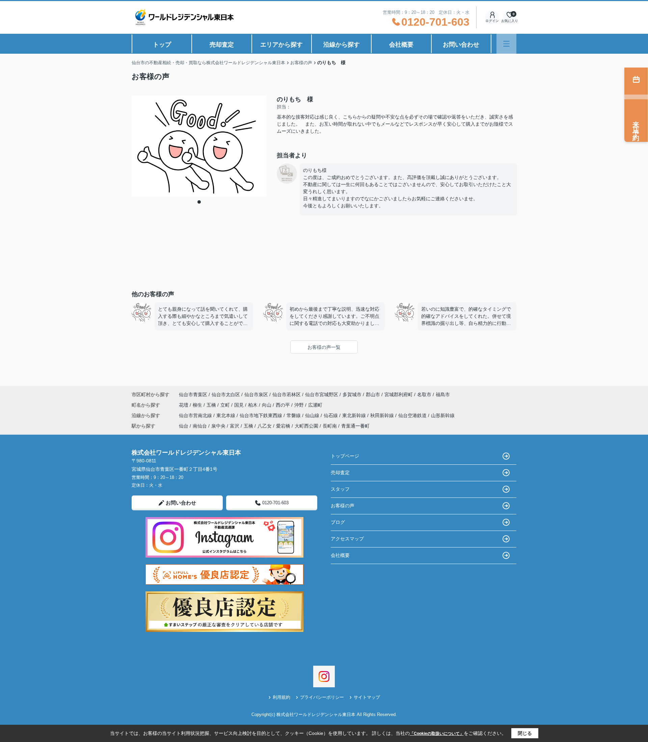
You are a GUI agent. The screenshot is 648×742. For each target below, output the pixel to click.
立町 (225, 405)
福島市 (443, 394)
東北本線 (226, 415)
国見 (239, 405)
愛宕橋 (283, 426)
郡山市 (373, 394)
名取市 (424, 394)
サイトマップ (367, 697)
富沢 (234, 426)
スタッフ (340, 489)
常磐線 (294, 415)
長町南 (330, 426)
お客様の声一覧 (324, 347)
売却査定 (222, 44)
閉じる (525, 733)
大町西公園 (306, 426)
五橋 (212, 405)
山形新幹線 (443, 415)
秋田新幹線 (382, 415)
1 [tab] (199, 202)
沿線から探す (341, 44)
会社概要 (401, 44)
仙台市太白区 (226, 394)
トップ (162, 44)
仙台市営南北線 (196, 415)
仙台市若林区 (286, 394)
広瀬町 (315, 405)
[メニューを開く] (506, 43)
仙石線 (331, 415)
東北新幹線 (354, 415)
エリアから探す (281, 44)
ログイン (492, 21)
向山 (267, 405)
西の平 (283, 405)
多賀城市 (352, 394)
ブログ (338, 522)
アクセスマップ (347, 538)
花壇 (184, 405)
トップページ (345, 456)
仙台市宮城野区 (321, 394)
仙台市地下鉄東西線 (262, 415)
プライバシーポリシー (322, 697)
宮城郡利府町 (398, 394)
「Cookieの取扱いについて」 (437, 733)
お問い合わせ (461, 44)
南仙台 (200, 426)
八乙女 (265, 426)
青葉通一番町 (355, 426)
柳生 (198, 405)
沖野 (299, 405)
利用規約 (281, 697)
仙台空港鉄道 (413, 415)
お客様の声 (342, 505)
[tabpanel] (199, 146)
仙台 (183, 426)
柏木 (253, 405)
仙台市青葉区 (193, 394)
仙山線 (313, 415)
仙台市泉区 (256, 394)
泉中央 (218, 426)
